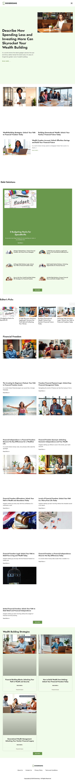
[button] (71, 3)
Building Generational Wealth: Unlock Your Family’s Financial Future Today (54, 133)
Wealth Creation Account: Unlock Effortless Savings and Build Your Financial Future (51, 141)
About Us (20, 770)
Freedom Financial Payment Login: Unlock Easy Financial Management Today (55, 384)
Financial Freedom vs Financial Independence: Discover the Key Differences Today (55, 555)
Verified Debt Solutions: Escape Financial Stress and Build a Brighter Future (57, 278)
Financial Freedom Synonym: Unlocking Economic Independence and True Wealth (53, 441)
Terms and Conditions (51, 770)
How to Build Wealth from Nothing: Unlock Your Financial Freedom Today (55, 681)
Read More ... (6, 61)
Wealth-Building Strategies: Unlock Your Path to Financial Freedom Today (19, 133)
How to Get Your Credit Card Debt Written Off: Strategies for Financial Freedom (25, 278)
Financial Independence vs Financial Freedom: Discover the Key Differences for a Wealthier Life (19, 442)
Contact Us (29, 770)
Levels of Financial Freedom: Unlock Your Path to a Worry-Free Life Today (55, 499)
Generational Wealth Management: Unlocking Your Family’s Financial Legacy (20, 740)
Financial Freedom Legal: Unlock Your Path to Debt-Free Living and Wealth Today (18, 555)
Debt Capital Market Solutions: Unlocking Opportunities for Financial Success (57, 264)
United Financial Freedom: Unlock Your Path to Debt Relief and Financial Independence (19, 610)
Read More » (20, 242)
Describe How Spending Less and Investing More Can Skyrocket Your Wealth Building (17, 39)
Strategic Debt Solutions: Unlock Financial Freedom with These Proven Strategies (24, 251)
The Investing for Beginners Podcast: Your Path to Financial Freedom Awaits (19, 384)
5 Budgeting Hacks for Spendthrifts (20, 233)
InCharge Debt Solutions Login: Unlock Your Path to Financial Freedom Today (24, 264)
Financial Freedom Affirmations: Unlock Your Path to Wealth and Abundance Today (18, 499)
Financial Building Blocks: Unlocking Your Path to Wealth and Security (19, 681)
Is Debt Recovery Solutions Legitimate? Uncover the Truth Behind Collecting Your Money (57, 252)
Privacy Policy (38, 770)
